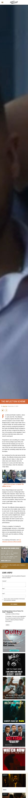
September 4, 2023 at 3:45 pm (12, 614)
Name (3, 588)
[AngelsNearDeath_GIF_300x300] (14, 748)
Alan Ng (5, 406)
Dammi (4, 789)
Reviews (5, 775)
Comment (4, 581)
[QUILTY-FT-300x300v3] (14, 630)
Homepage (5, 774)
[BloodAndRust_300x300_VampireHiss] (14, 701)
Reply (7, 625)
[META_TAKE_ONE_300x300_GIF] (14, 654)
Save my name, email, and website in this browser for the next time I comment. (14, 599)
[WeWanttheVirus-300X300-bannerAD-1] (14, 677)
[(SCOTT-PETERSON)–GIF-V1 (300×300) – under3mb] (14, 725)
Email (3, 593)
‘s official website (11, 541)
